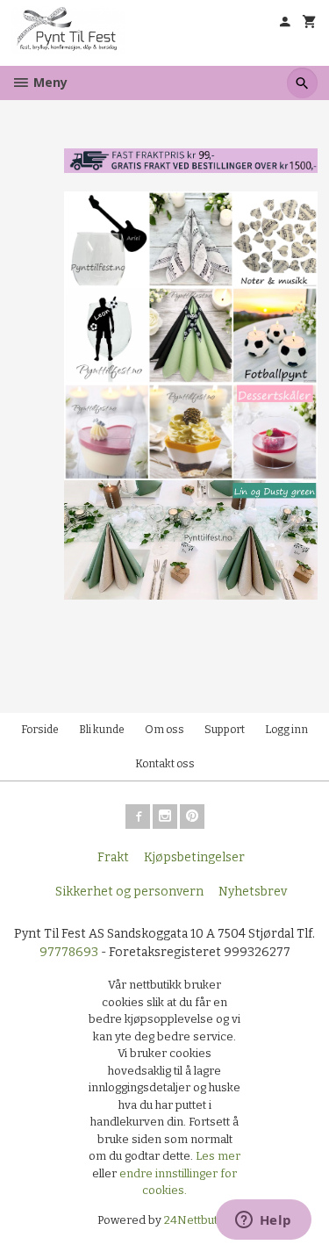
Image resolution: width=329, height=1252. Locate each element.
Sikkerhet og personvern (129, 891)
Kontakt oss (165, 764)
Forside (40, 729)
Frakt (113, 857)
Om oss (164, 729)
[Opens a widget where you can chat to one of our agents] (263, 1221)
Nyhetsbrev (252, 891)
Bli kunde (102, 729)
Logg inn (286, 729)
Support (224, 729)
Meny (49, 82)
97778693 (68, 952)
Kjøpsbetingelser (194, 857)
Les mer (218, 1155)
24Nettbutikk (198, 1220)
